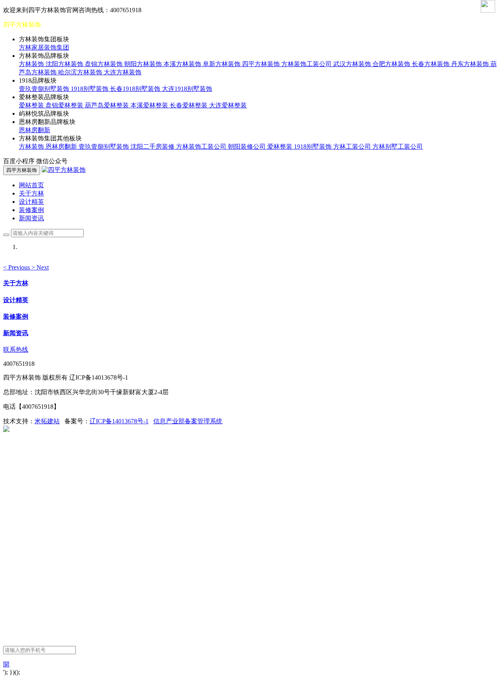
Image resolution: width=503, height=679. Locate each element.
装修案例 (31, 210)
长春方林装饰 (431, 64)
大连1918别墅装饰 (187, 88)
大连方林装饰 (122, 72)
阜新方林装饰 (222, 64)
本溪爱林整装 (150, 105)
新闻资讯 (31, 218)
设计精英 (31, 201)
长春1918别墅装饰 (136, 88)
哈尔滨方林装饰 (81, 72)
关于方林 (31, 193)
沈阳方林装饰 (65, 64)
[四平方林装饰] (64, 169)
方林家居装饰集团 (44, 47)
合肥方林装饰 (392, 64)
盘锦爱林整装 (65, 105)
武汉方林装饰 (353, 64)
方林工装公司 (353, 146)
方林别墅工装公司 (398, 146)
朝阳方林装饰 (143, 64)
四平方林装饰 (261, 64)
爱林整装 (32, 105)
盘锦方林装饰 (104, 64)
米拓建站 (47, 421)
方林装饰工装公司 (307, 64)
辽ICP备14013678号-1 (119, 421)
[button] (17, 267)
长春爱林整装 (189, 105)
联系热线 (15, 349)
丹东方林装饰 (470, 64)
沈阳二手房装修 (153, 146)
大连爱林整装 (228, 105)
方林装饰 (32, 64)
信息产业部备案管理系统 (187, 421)
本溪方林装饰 (183, 64)
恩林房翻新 (34, 130)
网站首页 (31, 185)
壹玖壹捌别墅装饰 (45, 88)
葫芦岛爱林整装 (107, 105)
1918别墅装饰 (90, 88)
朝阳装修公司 (247, 146)
